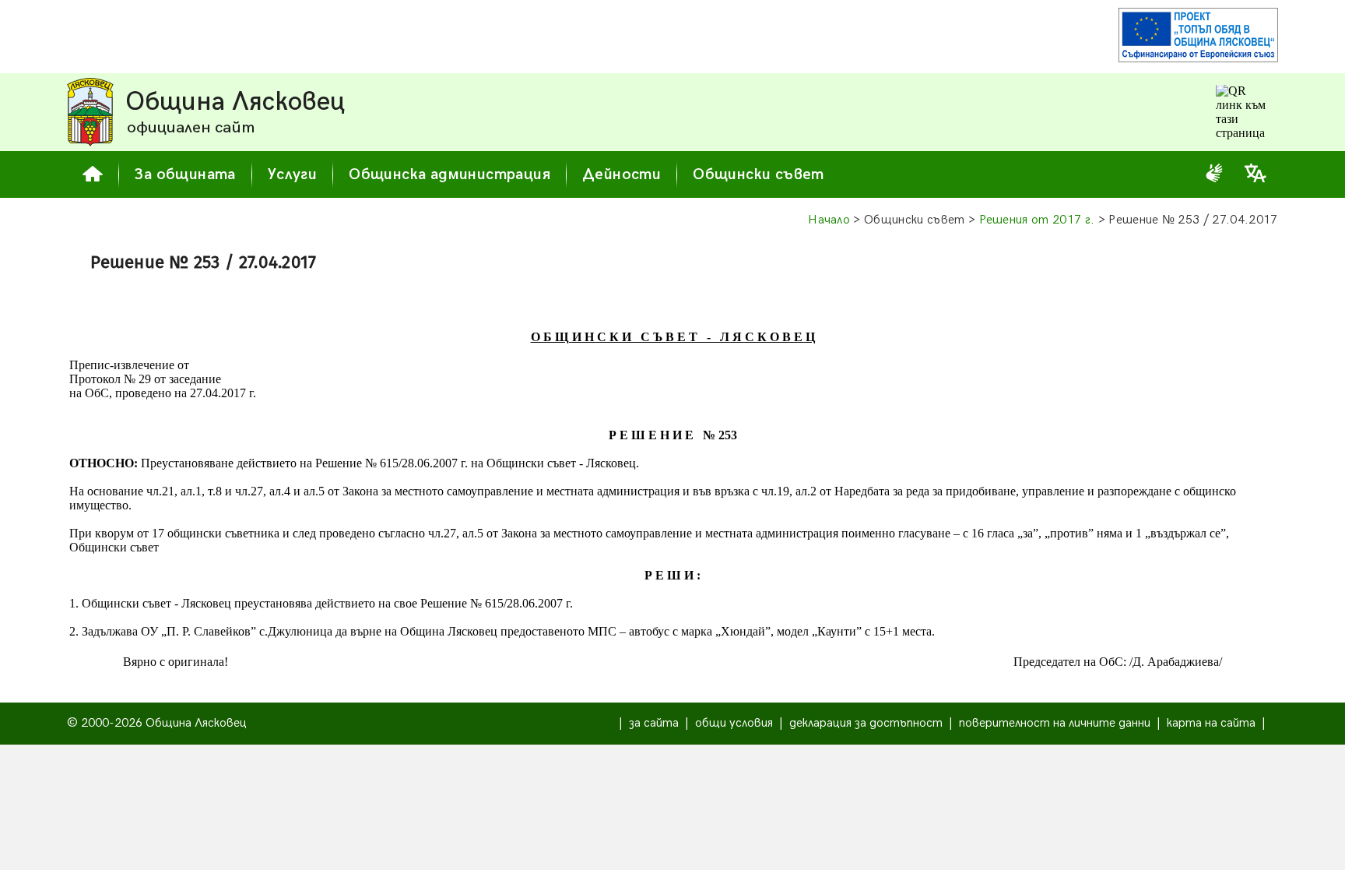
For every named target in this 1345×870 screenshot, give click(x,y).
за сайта (654, 723)
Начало (829, 220)
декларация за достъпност (866, 723)
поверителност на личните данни (1054, 723)
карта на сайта (1211, 723)
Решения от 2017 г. (1037, 220)
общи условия (734, 723)
